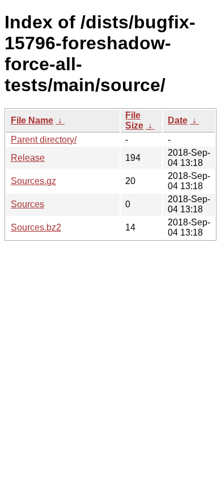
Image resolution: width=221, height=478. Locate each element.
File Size (134, 120)
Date (178, 120)
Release (28, 158)
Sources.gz (33, 181)
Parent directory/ (43, 139)
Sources (27, 204)
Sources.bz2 (36, 227)
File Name (32, 120)
